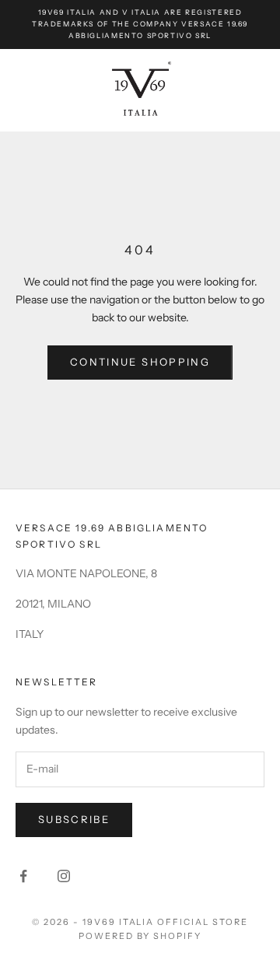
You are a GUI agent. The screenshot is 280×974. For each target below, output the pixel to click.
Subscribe (74, 819)
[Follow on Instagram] (64, 876)
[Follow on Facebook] (23, 876)
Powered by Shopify (140, 935)
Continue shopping (140, 362)
